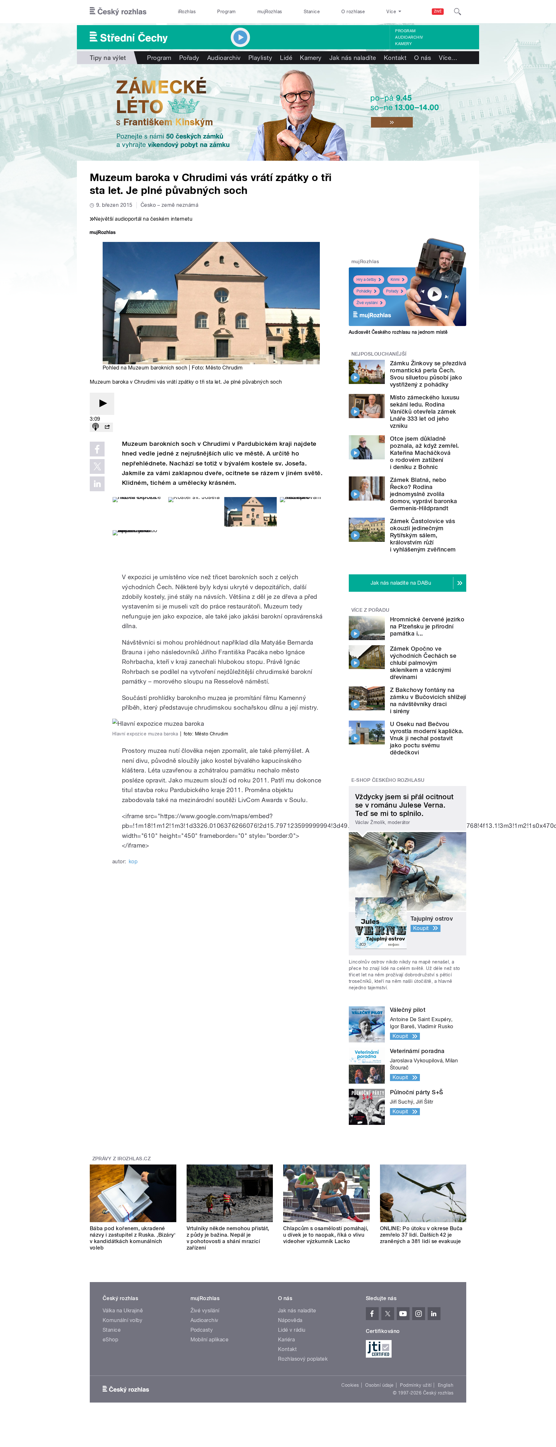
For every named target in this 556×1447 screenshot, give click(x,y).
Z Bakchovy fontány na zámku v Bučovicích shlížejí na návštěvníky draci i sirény (428, 700)
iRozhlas (187, 11)
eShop (110, 1340)
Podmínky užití (415, 1385)
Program (226, 11)
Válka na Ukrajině (123, 1311)
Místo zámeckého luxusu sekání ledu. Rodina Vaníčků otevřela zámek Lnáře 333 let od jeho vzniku (424, 411)
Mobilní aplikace (209, 1340)
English (445, 1385)
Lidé (286, 57)
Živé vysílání (367, 303)
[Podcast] (95, 427)
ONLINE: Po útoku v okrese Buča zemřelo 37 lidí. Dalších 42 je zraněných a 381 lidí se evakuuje (421, 1234)
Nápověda (290, 1320)
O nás (422, 57)
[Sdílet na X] (97, 466)
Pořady (189, 57)
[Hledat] (457, 11)
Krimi (395, 279)
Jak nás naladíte (352, 57)
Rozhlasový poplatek (303, 1359)
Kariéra (286, 1340)
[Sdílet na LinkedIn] (97, 483)
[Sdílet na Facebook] (97, 449)
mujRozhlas (269, 11)
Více (448, 57)
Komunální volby (122, 1320)
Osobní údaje (379, 1385)
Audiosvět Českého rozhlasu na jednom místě (398, 332)
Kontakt (395, 57)
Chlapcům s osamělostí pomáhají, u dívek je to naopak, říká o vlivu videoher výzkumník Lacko (325, 1234)
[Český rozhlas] (118, 11)
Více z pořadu (370, 610)
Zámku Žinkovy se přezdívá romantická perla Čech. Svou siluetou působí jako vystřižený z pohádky (428, 374)
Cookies (350, 1385)
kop (133, 861)
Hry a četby (366, 279)
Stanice (312, 11)
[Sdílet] (107, 427)
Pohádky (364, 291)
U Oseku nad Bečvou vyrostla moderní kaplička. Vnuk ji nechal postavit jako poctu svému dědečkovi (426, 738)
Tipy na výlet (108, 57)
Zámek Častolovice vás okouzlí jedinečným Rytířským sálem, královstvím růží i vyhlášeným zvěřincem (423, 535)
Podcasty (201, 1330)
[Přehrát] (102, 404)
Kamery (403, 44)
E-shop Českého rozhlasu (388, 780)
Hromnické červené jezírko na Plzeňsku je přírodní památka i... (427, 626)
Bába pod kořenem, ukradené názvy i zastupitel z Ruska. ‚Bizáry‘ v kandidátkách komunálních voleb (132, 1238)
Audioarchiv (409, 37)
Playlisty (260, 57)
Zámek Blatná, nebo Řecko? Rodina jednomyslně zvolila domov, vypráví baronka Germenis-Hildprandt (423, 494)
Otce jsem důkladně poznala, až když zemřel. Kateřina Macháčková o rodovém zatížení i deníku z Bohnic (424, 452)
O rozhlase (353, 11)
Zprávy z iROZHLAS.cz (121, 1159)
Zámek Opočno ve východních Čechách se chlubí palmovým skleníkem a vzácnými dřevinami (423, 662)
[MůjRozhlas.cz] (103, 233)
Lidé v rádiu (292, 1330)
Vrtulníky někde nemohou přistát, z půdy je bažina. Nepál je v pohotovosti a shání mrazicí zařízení (228, 1238)
